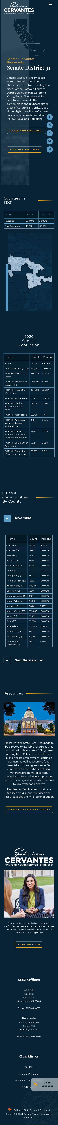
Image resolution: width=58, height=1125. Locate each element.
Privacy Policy (31, 1114)
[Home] (24, 8)
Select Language (48, 1084)
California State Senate (26, 1110)
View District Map (24, 149)
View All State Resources (29, 809)
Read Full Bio (29, 944)
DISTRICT (29, 1067)
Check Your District (26, 131)
